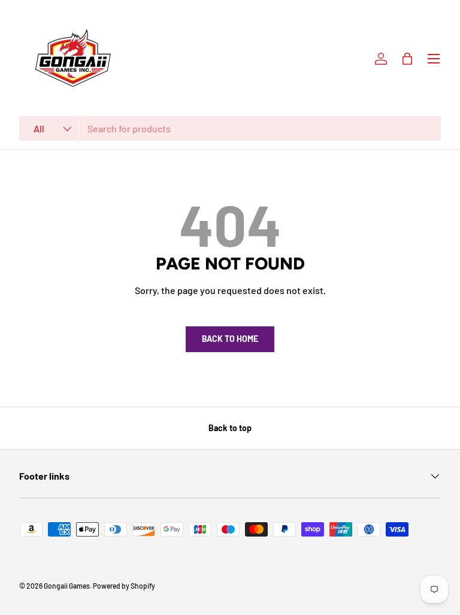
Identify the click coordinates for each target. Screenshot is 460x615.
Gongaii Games (67, 585)
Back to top (230, 428)
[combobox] (230, 128)
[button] (407, 59)
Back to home (230, 339)
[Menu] (433, 59)
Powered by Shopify (124, 585)
